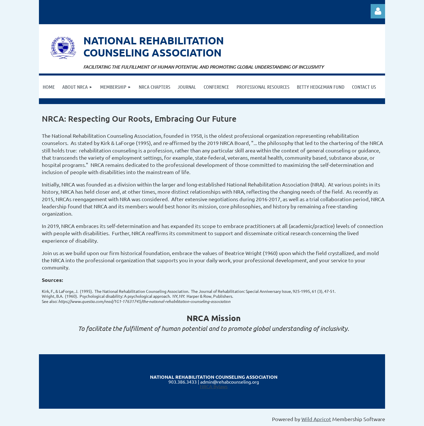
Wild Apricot (316, 419)
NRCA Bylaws (214, 386)
